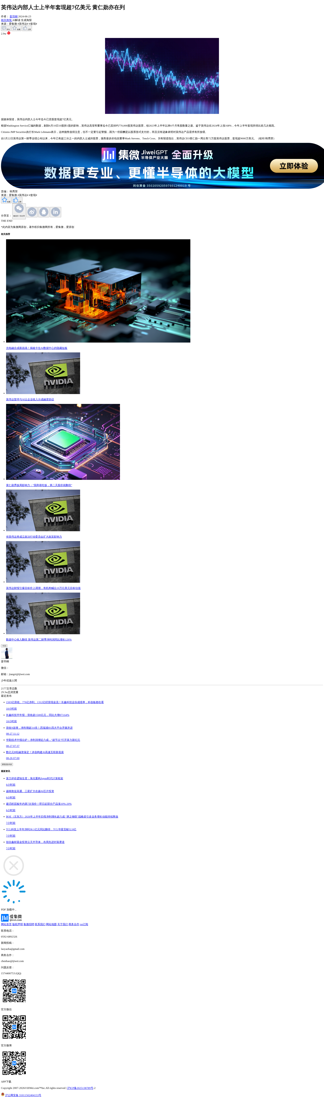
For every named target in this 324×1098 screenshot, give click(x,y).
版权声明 (17, 924)
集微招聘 (29, 924)
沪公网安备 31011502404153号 (23, 1095)
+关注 (4, 646)
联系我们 (40, 924)
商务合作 (74, 924)
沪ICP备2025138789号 (80, 1088)
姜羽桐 (14, 16)
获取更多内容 (7, 764)
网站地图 (51, 924)
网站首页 (6, 924)
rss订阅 (84, 924)
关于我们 (62, 924)
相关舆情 (6, 20)
